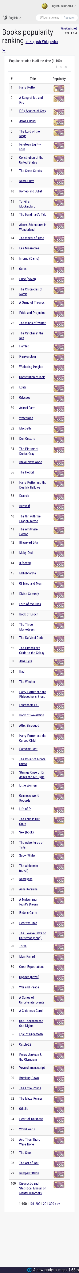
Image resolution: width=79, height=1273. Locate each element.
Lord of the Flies (30, 604)
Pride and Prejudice (32, 313)
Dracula (24, 496)
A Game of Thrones (32, 302)
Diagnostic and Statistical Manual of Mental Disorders (32, 1188)
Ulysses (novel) (29, 977)
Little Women (28, 785)
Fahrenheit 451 (29, 705)
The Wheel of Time (31, 238)
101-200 (34, 1204)
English (13, 18)
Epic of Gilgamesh (31, 1034)
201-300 (48, 1204)
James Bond (27, 121)
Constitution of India (32, 377)
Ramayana (25, 879)
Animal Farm (27, 408)
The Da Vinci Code (31, 638)
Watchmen (26, 418)
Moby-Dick (26, 553)
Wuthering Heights (31, 367)
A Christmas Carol (31, 1011)
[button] (56, 67)
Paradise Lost (28, 749)
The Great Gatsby (30, 171)
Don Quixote (27, 439)
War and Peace (29, 987)
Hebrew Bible (28, 923)
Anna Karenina (28, 889)
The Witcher (27, 682)
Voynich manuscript (32, 1068)
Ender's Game (28, 913)
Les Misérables (29, 248)
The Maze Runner (30, 1098)
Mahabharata (27, 573)
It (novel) (25, 563)
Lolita (22, 387)
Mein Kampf (27, 956)
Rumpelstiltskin (29, 1173)
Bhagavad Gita (28, 542)
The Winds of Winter (32, 323)
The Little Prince (30, 1088)
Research (69, 17)
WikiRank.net (68, 28)
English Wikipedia (62, 6)
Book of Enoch (28, 614)
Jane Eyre (25, 661)
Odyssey (24, 398)
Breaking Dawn (29, 1078)
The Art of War (29, 1163)
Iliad (21, 671)
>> (58, 1204)
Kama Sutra (26, 181)
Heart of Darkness (31, 1119)
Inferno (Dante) (29, 259)
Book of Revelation (31, 715)
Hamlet (24, 346)
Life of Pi (25, 809)
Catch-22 (25, 1044)
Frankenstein (27, 357)
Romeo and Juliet (30, 191)
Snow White (27, 856)
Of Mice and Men (30, 584)
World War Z (27, 1129)
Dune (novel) (27, 279)
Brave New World (30, 462)
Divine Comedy (29, 594)
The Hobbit (26, 472)
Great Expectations (31, 967)
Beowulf (24, 506)
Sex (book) (26, 832)
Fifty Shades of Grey (32, 111)
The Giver (25, 1153)
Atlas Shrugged (29, 725)
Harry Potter (27, 87)
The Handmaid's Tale (32, 215)
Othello (23, 1109)
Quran (23, 269)
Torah (23, 946)
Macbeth (25, 428)
